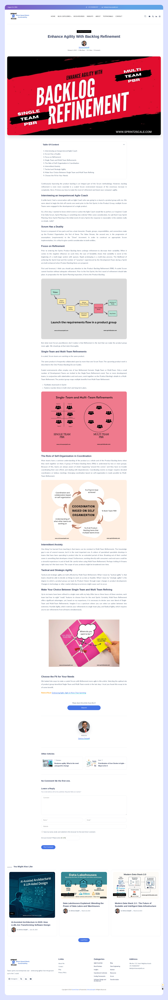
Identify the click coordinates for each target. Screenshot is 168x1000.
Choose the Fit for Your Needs (56, 175)
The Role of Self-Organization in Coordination (62, 163)
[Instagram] (159, 16)
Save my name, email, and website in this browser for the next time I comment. (70, 832)
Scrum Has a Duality (52, 154)
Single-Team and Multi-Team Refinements (60, 160)
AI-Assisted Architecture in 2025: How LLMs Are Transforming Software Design (30, 923)
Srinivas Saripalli (84, 47)
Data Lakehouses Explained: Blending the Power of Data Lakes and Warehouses (83, 904)
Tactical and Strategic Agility (55, 169)
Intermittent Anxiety (52, 166)
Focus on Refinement (53, 157)
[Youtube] (149, 16)
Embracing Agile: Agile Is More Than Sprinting (69, 693)
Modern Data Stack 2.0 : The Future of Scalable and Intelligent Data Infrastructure (135, 904)
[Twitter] (153, 16)
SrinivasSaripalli (91, 989)
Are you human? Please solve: (51, 838)
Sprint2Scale (75, 989)
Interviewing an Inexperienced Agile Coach (61, 151)
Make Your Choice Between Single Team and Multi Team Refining (69, 172)
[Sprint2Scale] (19, 16)
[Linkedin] (156, 16)
